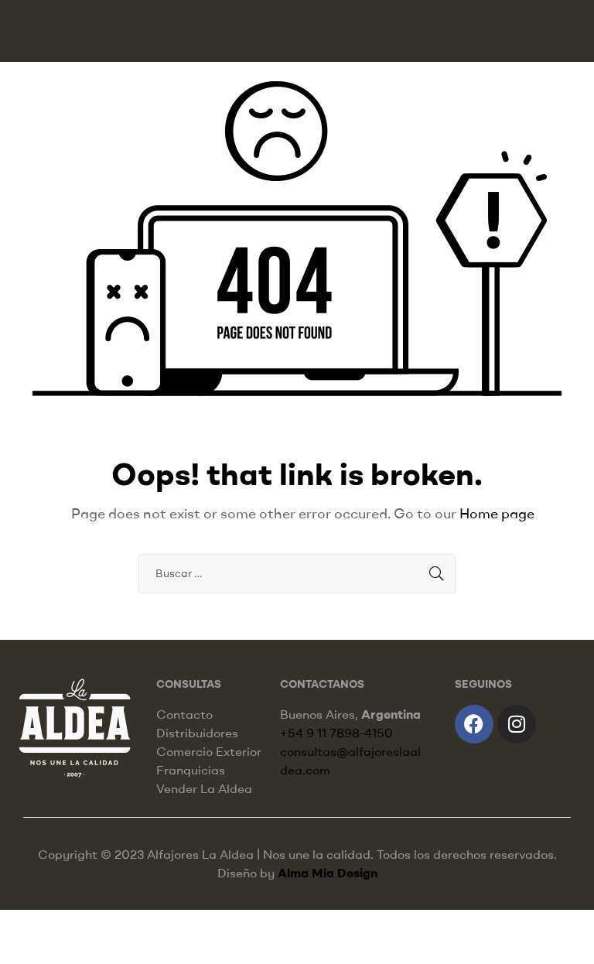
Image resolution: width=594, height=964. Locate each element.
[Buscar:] (297, 572)
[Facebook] (474, 724)
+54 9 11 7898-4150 (336, 732)
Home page (496, 513)
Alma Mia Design (327, 872)
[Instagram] (516, 724)
